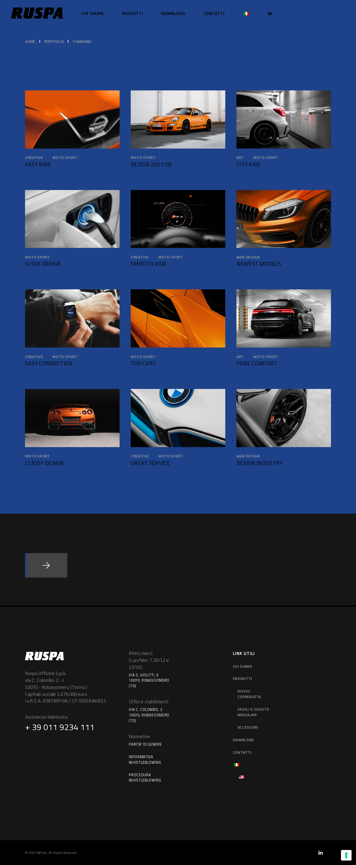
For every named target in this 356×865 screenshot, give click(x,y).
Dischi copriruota (249, 694)
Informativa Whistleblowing (145, 759)
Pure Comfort (256, 363)
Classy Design (44, 463)
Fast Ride (38, 164)
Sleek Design (43, 263)
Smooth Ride (149, 263)
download (243, 740)
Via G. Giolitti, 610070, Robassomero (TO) (149, 680)
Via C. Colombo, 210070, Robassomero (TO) (149, 715)
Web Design (248, 257)
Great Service (150, 463)
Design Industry (259, 463)
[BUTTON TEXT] (46, 565)
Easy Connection (49, 363)
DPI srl (41, 852)
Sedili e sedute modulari (254, 712)
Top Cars (143, 363)
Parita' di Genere (145, 744)
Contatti (242, 753)
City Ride (248, 164)
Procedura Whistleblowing (145, 777)
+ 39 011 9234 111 (60, 727)
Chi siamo (242, 667)
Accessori (248, 728)
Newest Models (258, 263)
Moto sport (65, 158)
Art (240, 158)
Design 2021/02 (151, 164)
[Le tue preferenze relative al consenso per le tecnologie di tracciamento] (346, 855)
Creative (34, 158)
